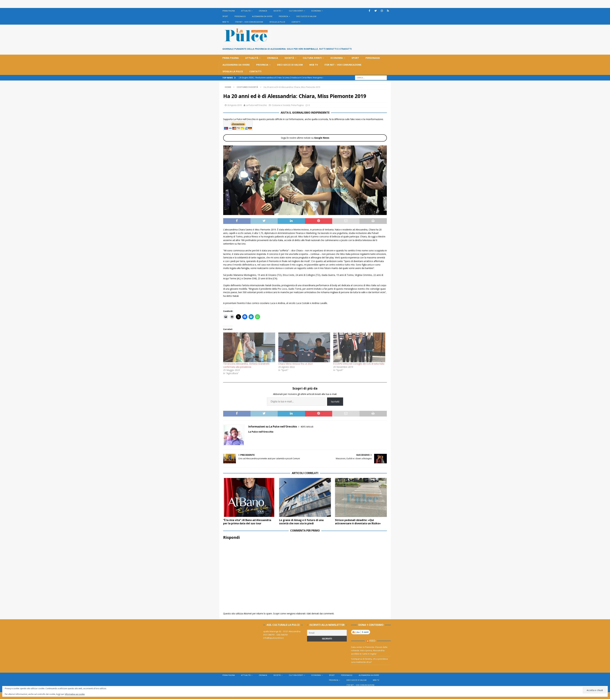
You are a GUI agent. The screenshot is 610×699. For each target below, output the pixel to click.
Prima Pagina (228, 11)
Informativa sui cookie (75, 694)
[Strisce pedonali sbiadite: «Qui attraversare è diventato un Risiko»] (361, 497)
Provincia (283, 16)
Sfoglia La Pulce (277, 22)
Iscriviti (335, 401)
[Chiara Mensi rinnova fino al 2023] (304, 347)
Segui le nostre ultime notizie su (305, 137)
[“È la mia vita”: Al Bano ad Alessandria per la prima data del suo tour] (249, 497)
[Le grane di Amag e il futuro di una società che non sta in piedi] (305, 497)
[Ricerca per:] (371, 77)
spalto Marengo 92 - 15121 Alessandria (281, 631)
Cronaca (263, 11)
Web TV (225, 22)
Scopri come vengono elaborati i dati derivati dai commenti (303, 613)
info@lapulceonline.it (273, 637)
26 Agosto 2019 (234, 105)
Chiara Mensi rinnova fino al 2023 (295, 363)
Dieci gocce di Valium (306, 16)
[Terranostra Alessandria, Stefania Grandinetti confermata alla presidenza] (249, 347)
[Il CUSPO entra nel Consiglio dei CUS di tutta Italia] (359, 347)
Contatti (295, 22)
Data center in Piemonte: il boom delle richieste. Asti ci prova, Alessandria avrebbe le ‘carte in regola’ (369, 650)
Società (277, 11)
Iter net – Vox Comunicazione (249, 22)
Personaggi (240, 16)
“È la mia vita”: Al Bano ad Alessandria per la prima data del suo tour (247, 521)
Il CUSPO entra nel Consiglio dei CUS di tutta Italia (358, 363)
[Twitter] (375, 10)
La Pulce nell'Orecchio (256, 105)
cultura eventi (296, 11)
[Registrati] (388, 10)
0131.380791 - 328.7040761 (275, 634)
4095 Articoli (307, 426)
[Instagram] (382, 10)
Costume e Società (281, 105)
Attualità (246, 11)
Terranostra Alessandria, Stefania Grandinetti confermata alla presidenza (246, 365)
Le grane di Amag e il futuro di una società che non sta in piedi (301, 521)
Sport (225, 16)
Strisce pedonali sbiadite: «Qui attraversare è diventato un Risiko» (358, 521)
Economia (316, 11)
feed (372, 640)
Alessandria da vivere (262, 16)
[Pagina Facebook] (369, 10)
